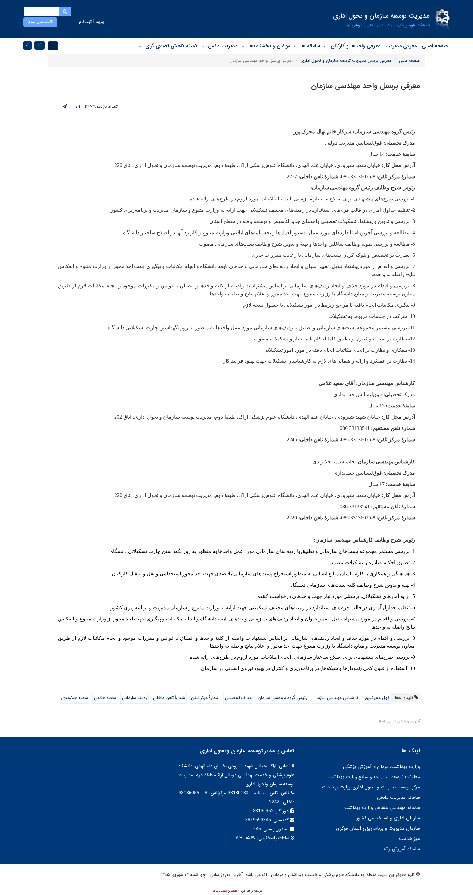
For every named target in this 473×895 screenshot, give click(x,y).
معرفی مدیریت (401, 46)
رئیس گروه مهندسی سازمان (282, 697)
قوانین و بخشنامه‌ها (269, 46)
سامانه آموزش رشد (401, 849)
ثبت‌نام (85, 21)
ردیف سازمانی (134, 697)
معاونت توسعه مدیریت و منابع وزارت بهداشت (374, 777)
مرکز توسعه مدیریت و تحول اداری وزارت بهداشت (371, 787)
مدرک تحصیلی (238, 697)
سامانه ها (310, 46)
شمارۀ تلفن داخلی (169, 697)
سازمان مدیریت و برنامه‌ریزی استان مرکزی (378, 828)
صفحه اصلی (435, 46)
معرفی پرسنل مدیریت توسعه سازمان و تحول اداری (346, 60)
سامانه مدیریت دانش (398, 797)
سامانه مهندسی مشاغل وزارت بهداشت (382, 808)
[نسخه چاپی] (78, 106)
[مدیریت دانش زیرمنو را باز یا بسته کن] (203, 46)
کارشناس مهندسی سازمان (335, 697)
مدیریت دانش (222, 46)
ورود (100, 21)
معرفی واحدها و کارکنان (355, 46)
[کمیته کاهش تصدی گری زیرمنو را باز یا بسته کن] (140, 46)
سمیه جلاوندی (74, 697)
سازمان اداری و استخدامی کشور (388, 818)
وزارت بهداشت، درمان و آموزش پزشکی (381, 766)
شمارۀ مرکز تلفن (205, 697)
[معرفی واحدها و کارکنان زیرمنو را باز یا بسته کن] (325, 46)
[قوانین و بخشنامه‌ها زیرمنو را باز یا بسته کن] (243, 46)
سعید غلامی (105, 697)
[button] (40, 22)
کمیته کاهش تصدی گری (171, 46)
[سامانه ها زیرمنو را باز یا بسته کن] (295, 46)
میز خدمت (409, 839)
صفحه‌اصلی (409, 60)
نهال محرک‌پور (377, 697)
